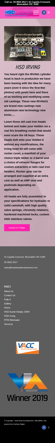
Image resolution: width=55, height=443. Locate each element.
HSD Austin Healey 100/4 (16, 311)
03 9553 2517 (20, 2)
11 (40, 57)
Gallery (7, 303)
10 (37, 57)
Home (7, 307)
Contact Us (9, 295)
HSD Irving (9, 316)
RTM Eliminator (12, 320)
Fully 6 (7, 299)
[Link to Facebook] (44, 12)
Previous (11, 43)
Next (44, 43)
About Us (8, 291)
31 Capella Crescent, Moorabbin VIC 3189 (34, 3)
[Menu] (34, 12)
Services (8, 324)
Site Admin (38, 421)
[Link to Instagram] (48, 12)
